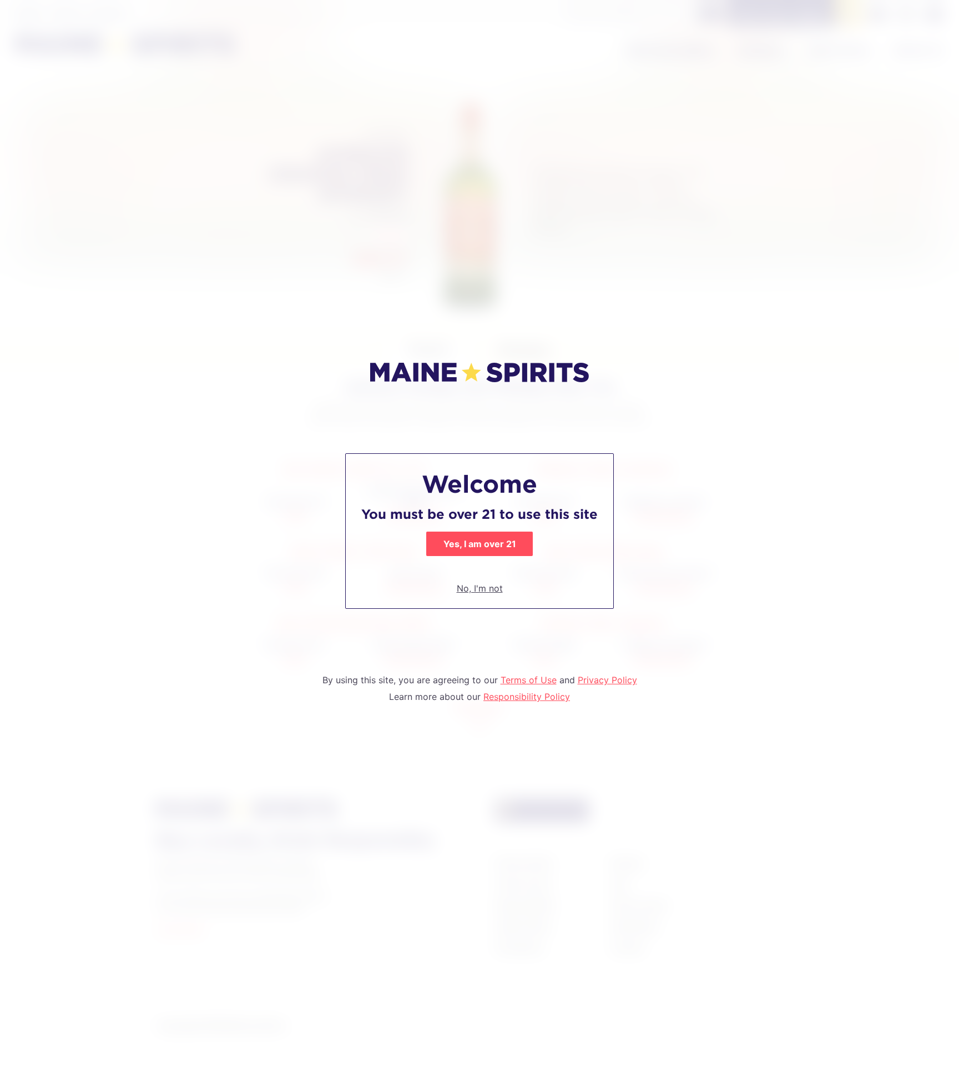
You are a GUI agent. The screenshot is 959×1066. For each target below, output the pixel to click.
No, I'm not (480, 588)
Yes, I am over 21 (479, 543)
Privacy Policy (607, 679)
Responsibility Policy (526, 696)
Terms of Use (529, 679)
